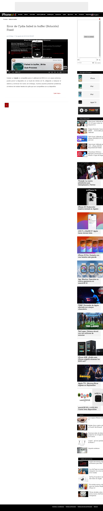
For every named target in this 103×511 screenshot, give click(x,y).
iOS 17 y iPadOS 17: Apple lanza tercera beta (88, 232)
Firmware (81, 14)
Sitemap (96, 506)
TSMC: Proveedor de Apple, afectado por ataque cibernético (88, 307)
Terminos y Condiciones (58, 506)
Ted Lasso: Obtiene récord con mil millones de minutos (88, 333)
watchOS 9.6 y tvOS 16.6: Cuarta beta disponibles (88, 408)
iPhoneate (9, 14)
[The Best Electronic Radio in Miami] (91, 110)
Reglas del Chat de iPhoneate (85, 506)
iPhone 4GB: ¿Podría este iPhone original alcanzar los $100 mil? (89, 359)
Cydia (64, 14)
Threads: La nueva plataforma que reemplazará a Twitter (86, 183)
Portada (5, 19)
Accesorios (58, 14)
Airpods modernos (93, 448)
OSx (76, 14)
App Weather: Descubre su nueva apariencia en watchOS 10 (88, 281)
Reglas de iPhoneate (71, 506)
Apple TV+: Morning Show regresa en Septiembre (88, 384)
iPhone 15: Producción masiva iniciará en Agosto (88, 208)
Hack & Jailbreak (41, 14)
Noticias (20, 14)
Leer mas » (57, 93)
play (82, 110)
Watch (26, 14)
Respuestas (89, 14)
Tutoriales (32, 14)
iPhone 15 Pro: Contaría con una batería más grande (88, 256)
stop (86, 110)
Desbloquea (50, 14)
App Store (70, 14)
